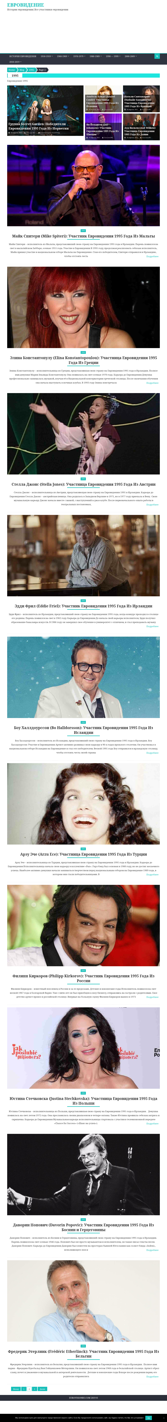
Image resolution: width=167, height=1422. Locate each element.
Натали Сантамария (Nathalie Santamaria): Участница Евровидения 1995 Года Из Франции (139, 101)
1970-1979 (78, 56)
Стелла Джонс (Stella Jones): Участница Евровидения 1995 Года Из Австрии (84, 484)
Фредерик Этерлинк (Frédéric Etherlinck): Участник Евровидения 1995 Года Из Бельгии (83, 1354)
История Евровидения (22, 56)
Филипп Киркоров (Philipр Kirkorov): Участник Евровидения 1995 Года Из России (83, 978)
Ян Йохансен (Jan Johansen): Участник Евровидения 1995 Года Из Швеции (102, 129)
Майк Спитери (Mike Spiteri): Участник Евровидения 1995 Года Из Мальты (83, 236)
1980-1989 (95, 56)
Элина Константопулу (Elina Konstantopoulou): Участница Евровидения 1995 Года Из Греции (83, 360)
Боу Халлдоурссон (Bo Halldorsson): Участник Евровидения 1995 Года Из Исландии (83, 730)
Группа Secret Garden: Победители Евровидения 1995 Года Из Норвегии (38, 126)
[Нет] (163, 1418)
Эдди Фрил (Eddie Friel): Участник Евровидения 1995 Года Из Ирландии (83, 606)
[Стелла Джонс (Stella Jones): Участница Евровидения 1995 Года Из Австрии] (83, 433)
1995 (83, 231)
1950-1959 (46, 56)
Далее (42, 1389)
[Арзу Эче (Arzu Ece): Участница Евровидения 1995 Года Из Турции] (83, 804)
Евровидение (25, 5)
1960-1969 (62, 56)
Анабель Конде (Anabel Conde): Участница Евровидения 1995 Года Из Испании (102, 101)
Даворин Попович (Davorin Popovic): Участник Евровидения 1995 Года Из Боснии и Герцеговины (83, 1227)
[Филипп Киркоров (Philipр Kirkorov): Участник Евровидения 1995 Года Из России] (83, 925)
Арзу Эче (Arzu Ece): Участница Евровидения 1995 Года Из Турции (83, 854)
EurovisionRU (30, 133)
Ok (148, 1418)
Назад (16, 1389)
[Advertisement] (83, 33)
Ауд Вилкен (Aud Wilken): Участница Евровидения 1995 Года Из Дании (140, 131)
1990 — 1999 (112, 56)
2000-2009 (130, 56)
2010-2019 (14, 61)
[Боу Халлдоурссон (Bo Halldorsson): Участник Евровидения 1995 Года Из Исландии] (83, 677)
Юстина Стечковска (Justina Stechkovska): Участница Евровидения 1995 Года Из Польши (83, 1101)
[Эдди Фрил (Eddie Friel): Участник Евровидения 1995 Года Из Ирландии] (83, 555)
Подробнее (152, 256)
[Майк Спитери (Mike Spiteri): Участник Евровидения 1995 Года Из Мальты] (83, 185)
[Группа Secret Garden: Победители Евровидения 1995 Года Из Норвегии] (45, 110)
